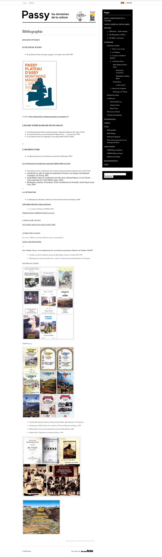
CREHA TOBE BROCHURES (31, 242)
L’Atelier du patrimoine (114, 115)
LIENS (106, 165)
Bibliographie (111, 130)
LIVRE (106, 127)
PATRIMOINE (108, 42)
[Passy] (59, 21)
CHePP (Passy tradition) (114, 150)
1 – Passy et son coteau (117, 49)
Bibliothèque (111, 133)
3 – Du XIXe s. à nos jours (115, 38)
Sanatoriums (117, 82)
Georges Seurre (115, 105)
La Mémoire (111, 98)
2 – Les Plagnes (115, 52)
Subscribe (129, 2)
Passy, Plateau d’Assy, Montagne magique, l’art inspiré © (48, 116)
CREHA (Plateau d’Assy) (115, 153)
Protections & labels (113, 112)
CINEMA (31, 3)
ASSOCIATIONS (109, 147)
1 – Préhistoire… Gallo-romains (117, 31)
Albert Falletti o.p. (116, 102)
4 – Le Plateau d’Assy (117, 61)
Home (25, 3)
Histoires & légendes (113, 137)
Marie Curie (114, 108)
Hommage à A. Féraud (120, 92)
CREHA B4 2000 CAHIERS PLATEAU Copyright (38, 213)
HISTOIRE (107, 28)
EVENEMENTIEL (110, 119)
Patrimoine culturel (113, 45)
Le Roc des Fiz (120, 85)
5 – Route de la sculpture (118, 88)
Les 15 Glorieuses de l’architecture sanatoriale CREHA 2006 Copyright (46, 163)
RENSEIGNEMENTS (111, 161)
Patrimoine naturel (113, 95)
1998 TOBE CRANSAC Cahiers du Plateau (36, 204)
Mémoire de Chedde (113, 157)
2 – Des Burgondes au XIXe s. (116, 35)
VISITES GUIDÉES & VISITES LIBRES (117, 24)
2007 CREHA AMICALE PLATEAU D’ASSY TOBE (38, 225)
